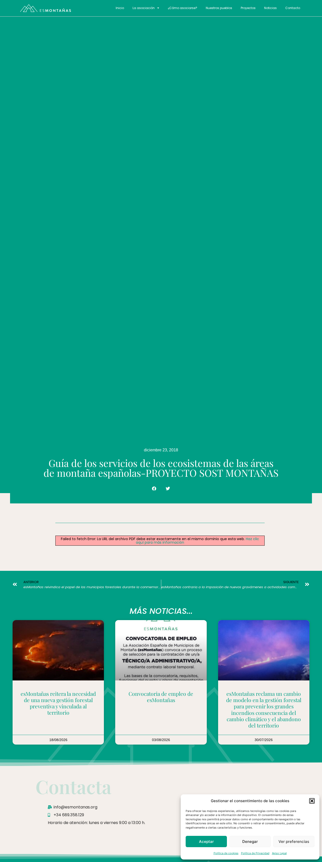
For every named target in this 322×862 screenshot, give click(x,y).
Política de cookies (226, 853)
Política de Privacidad (255, 853)
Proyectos (248, 8)
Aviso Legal (279, 853)
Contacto (292, 8)
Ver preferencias (293, 841)
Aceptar (206, 841)
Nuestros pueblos (219, 8)
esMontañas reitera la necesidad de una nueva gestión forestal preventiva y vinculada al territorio (58, 703)
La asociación (144, 8)
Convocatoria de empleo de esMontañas (161, 696)
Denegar (250, 841)
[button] (311, 800)
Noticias (270, 8)
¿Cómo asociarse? (182, 8)
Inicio (120, 8)
